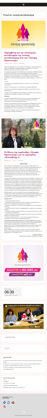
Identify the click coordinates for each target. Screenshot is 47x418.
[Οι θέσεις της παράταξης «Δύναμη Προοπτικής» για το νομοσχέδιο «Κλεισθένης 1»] (23, 133)
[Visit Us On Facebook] (4, 402)
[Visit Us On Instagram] (4, 406)
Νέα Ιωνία (8, 289)
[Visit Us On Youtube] (13, 402)
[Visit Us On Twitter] (9, 402)
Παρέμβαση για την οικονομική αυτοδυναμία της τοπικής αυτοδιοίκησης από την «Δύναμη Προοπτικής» (20, 56)
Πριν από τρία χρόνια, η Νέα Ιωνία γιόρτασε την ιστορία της (18, 365)
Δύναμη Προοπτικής (10, 337)
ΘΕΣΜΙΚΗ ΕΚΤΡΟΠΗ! (9, 369)
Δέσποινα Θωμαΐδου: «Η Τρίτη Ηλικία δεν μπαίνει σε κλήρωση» (18, 367)
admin (15, 63)
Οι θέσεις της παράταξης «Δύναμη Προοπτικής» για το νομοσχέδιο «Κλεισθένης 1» (21, 154)
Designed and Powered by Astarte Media (23, 415)
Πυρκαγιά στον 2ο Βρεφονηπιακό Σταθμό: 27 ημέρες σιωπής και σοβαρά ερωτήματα (23, 363)
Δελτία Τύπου (22, 63)
